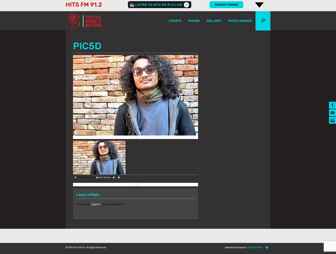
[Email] (332, 119)
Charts (175, 21)
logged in (96, 204)
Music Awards (240, 21)
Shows (194, 21)
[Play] (186, 4)
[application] (159, 4)
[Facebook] (332, 104)
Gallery (214, 21)
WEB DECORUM (255, 247)
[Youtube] (332, 112)
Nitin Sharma (105, 177)
